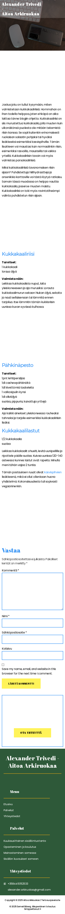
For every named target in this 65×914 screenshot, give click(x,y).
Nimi (5, 616)
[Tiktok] (24, 778)
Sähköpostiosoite (14, 632)
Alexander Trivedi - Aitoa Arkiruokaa (32, 762)
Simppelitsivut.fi (32, 908)
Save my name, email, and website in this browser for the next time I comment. (29, 671)
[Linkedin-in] (32, 778)
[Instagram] (41, 778)
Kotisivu (7, 649)
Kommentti (10, 570)
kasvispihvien (53, 472)
